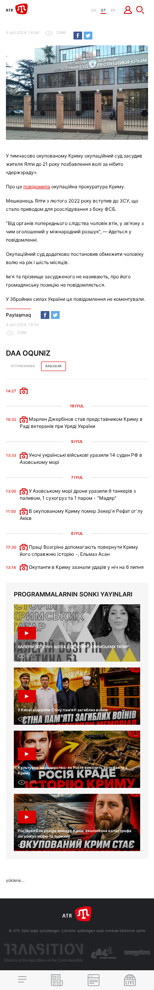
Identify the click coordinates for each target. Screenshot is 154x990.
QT (103, 10)
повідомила (36, 186)
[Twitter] (88, 35)
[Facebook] (77, 35)
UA (93, 10)
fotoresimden (23, 366)
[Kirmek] (128, 10)
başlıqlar (53, 366)
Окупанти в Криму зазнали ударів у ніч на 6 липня (86, 567)
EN (113, 10)
